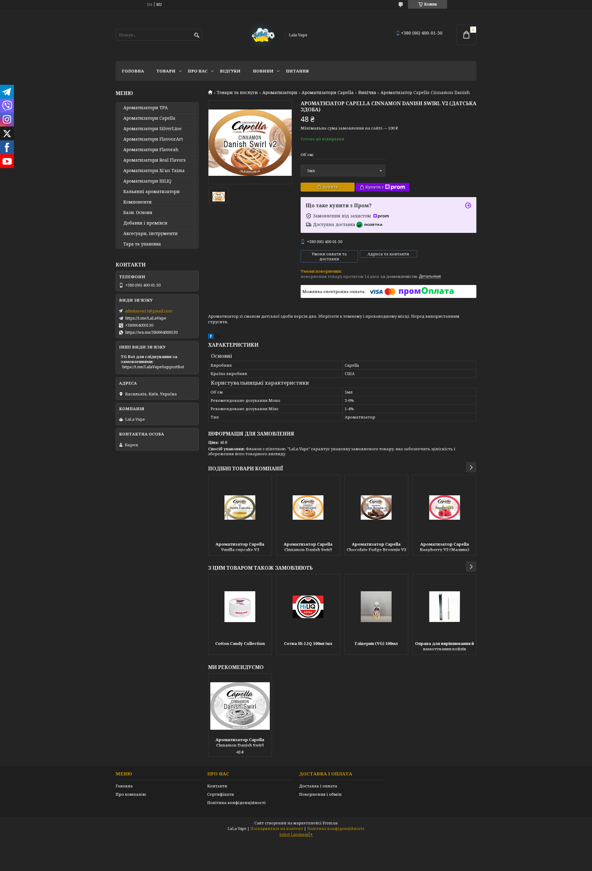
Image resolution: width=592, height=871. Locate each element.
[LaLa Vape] (261, 34)
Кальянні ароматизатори (151, 191)
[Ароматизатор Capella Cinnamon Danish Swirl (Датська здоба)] (308, 507)
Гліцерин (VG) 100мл (376, 643)
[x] (217, 337)
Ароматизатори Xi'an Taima (154, 170)
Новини (263, 71)
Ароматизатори (279, 92)
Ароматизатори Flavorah (151, 149)
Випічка (367, 92)
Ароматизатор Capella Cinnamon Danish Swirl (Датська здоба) (308, 547)
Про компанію (131, 794)
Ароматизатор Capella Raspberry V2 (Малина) (444, 546)
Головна (133, 71)
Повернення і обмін (320, 794)
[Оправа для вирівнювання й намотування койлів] (444, 607)
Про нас (198, 71)
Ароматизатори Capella (328, 92)
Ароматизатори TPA (145, 107)
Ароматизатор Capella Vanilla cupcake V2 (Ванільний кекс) (240, 547)
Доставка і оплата (318, 786)
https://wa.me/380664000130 (151, 332)
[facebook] (210, 337)
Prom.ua (330, 823)
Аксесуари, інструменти (150, 233)
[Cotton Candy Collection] (240, 607)
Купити (330, 187)
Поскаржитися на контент (276, 828)
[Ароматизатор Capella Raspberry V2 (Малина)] (444, 507)
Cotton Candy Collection (240, 643)
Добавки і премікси (145, 223)
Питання (297, 71)
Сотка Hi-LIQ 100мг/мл (308, 643)
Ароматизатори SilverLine (152, 128)
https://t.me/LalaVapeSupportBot (153, 366)
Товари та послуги (237, 92)
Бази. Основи (137, 212)
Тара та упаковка (142, 244)
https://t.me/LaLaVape (145, 318)
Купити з (374, 187)
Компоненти (137, 202)
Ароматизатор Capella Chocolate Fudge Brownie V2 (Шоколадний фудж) (376, 547)
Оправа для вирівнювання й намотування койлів (444, 646)
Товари (165, 71)
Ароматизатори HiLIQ (147, 181)
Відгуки (230, 71)
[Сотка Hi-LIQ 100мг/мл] (308, 607)
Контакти (217, 786)
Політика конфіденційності (236, 802)
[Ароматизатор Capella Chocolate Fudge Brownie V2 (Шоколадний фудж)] (376, 507)
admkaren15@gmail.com (148, 310)
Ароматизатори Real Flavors (154, 160)
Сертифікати (220, 794)
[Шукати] (196, 35)
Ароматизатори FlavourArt (153, 139)
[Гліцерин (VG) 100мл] (376, 607)
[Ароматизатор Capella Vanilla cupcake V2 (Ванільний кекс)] (240, 507)
